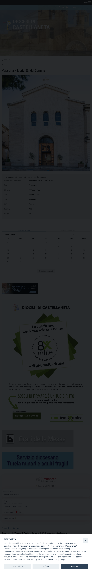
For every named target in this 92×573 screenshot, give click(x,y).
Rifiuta (46, 566)
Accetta (74, 566)
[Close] (85, 540)
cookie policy (53, 559)
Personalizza (17, 566)
